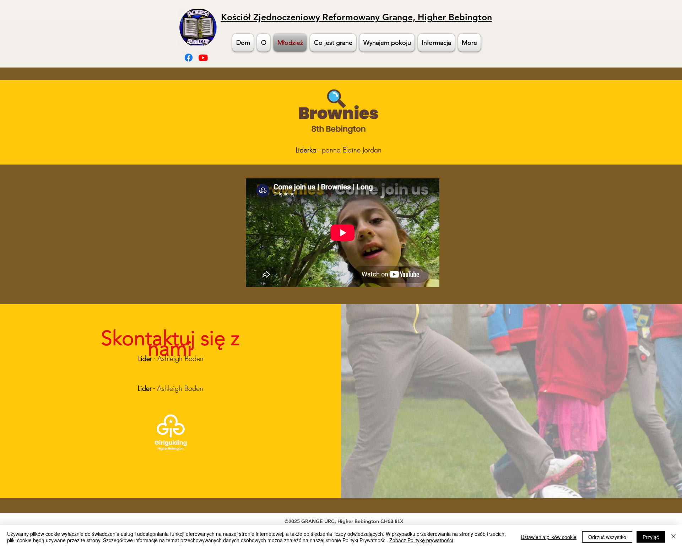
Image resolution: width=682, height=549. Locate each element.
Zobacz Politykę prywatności (421, 540)
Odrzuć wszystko (607, 536)
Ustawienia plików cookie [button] (549, 536)
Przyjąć (651, 536)
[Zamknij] (673, 537)
